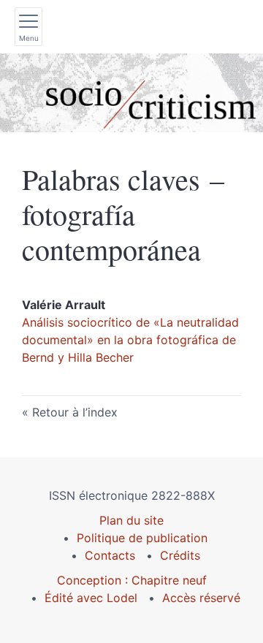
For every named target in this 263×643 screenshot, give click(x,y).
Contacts (110, 555)
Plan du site (131, 520)
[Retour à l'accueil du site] (131, 92)
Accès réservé (201, 597)
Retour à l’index (75, 412)
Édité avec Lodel (91, 597)
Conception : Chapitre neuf (132, 580)
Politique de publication (142, 537)
